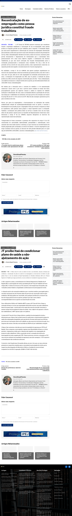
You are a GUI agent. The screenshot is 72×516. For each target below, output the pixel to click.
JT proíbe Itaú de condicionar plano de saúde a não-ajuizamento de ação (12, 145)
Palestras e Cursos (58, 487)
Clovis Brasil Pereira (11, 35)
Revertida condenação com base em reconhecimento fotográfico (8, 480)
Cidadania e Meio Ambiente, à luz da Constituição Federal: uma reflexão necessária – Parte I (44, 490)
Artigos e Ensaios (58, 478)
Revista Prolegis (58, 489)
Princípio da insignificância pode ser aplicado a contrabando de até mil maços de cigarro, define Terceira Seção (9, 490)
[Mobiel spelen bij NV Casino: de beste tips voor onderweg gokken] (67, 30)
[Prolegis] (2, 6)
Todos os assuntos (58, 498)
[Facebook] (13, 167)
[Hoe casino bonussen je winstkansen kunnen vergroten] (67, 22)
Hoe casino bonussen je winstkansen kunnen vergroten (9, 233)
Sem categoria (7, 228)
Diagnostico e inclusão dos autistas (44, 493)
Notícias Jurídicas (58, 481)
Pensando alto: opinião (59, 492)
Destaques (56, 475)
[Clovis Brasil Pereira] (3, 35)
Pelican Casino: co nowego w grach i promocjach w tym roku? (41, 233)
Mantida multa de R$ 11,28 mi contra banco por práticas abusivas (9, 477)
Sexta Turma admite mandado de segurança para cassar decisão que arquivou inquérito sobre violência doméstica (26, 487)
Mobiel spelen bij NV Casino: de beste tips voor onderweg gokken (26, 233)
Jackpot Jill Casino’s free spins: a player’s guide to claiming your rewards (58, 51)
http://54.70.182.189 (17, 156)
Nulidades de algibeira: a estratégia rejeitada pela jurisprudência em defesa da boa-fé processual (27, 492)
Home (3, 17)
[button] (69, 3)
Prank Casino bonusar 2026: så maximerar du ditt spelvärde (58, 44)
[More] (44, 39)
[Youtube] (69, 466)
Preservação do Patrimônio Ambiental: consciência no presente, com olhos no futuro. (45, 482)
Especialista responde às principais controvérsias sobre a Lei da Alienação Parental (27, 482)
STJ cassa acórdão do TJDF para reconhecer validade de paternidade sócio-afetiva (38, 146)
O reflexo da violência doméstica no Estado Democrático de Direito (44, 486)
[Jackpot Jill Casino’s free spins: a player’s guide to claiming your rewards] (67, 51)
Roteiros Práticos (58, 495)
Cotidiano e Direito (10, 17)
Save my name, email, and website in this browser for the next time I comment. (20, 199)
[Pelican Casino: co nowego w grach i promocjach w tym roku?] (67, 37)
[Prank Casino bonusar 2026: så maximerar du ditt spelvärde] (67, 44)
